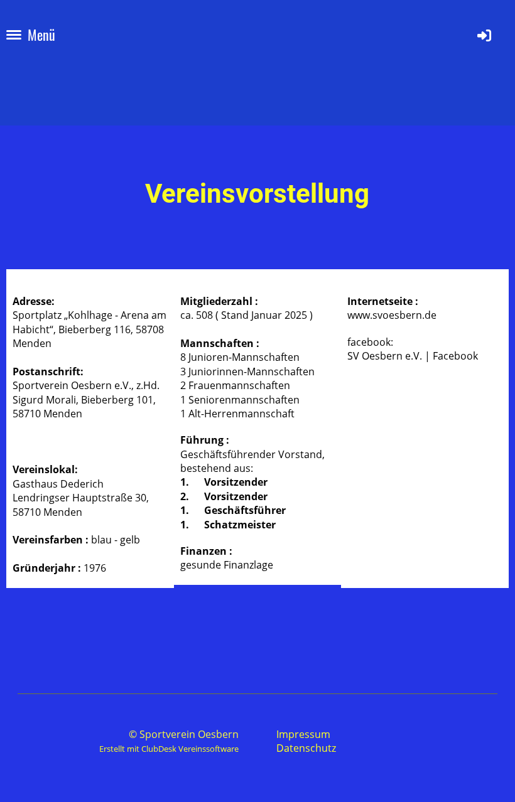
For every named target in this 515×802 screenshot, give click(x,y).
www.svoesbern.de (391, 315)
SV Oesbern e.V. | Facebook (412, 356)
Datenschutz (306, 748)
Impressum (303, 734)
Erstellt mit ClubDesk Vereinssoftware (169, 748)
